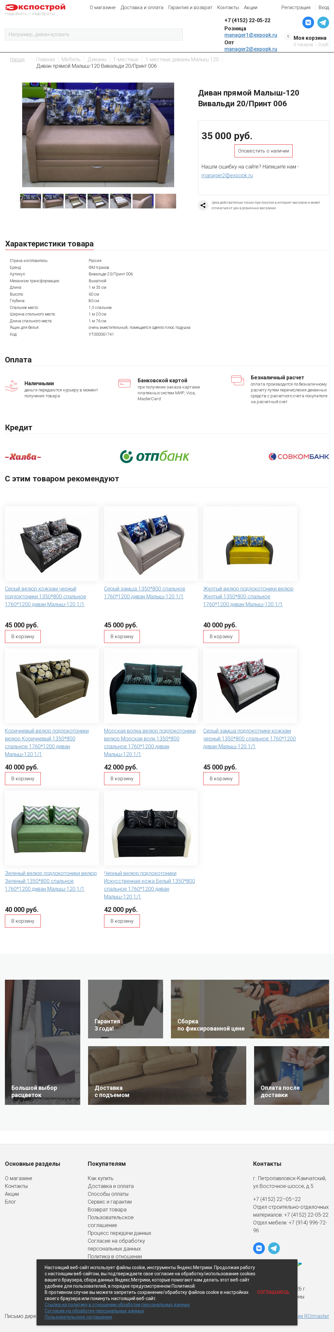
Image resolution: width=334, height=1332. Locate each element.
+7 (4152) (296, 1215)
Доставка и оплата (142, 7)
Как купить (101, 1178)
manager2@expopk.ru (250, 49)
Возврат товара (107, 1210)
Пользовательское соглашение (78, 1317)
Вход (324, 7)
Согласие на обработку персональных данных (94, 1310)
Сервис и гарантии (110, 1202)
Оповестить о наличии (263, 151)
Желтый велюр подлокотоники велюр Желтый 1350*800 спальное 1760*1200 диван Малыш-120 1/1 (248, 596)
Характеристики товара (49, 243)
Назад (17, 59)
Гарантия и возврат (190, 7)
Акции (250, 7)
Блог (10, 1202)
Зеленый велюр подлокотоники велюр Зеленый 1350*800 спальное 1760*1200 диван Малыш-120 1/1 (51, 881)
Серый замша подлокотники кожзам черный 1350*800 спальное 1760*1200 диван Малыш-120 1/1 (249, 739)
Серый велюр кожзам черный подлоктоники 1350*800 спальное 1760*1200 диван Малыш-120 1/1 (45, 596)
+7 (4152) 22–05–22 (277, 1199)
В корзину (22, 636)
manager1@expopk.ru (250, 35)
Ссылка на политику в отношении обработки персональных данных (117, 1304)
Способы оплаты (108, 1194)
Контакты (228, 7)
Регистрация (296, 7)
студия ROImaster (308, 1316)
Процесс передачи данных (119, 1233)
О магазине (103, 7)
